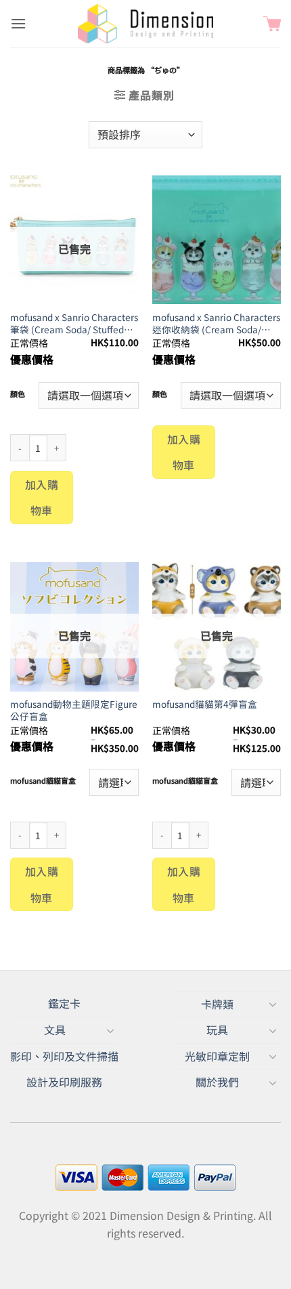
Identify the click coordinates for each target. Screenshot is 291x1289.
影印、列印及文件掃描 (64, 1056)
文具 (55, 1029)
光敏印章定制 (217, 1056)
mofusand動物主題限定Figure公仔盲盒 (73, 710)
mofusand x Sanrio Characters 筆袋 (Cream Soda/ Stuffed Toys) (74, 323)
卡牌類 (217, 1004)
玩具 (217, 1029)
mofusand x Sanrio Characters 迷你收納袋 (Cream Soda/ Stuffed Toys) (216, 323)
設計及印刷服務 (64, 1082)
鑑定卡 (64, 1003)
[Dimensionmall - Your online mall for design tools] (145, 23)
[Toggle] (273, 1004)
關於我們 (217, 1082)
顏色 (17, 394)
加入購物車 (41, 497)
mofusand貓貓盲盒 (43, 781)
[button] (18, 23)
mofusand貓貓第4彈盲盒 (204, 704)
